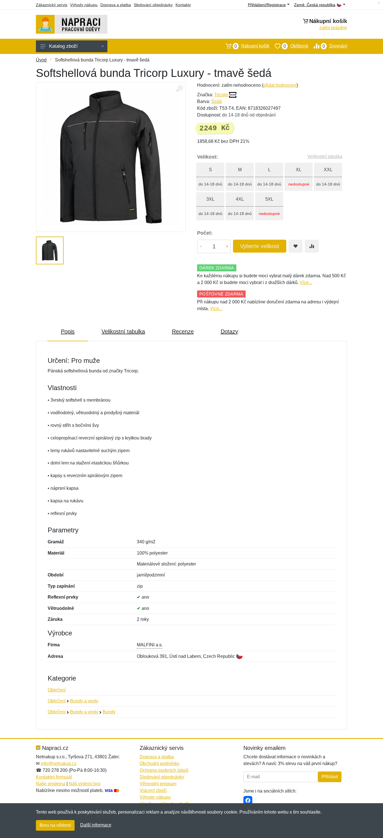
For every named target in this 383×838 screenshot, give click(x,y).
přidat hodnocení (280, 85)
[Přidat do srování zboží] (312, 246)
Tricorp (221, 94)
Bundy (109, 711)
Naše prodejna (50, 783)
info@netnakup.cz (59, 763)
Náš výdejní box (85, 783)
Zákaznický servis (51, 5)
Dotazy (229, 331)
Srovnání (334, 46)
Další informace (95, 825)
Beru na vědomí (55, 825)
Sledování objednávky (153, 5)
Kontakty (183, 5)
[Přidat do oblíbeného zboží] (296, 246)
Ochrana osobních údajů (164, 770)
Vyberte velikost (259, 246)
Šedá (216, 101)
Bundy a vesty (84, 701)
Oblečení (57, 690)
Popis (68, 331)
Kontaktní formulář (54, 777)
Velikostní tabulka (324, 156)
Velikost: (207, 157)
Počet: (205, 233)
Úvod (41, 60)
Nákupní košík (251, 46)
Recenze (183, 331)
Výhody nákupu (84, 5)
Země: (314, 5)
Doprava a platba (115, 5)
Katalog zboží (63, 46)
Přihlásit (330, 776)
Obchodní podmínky (159, 763)
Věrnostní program (158, 783)
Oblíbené (295, 46)
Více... (306, 282)
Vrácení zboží (153, 790)
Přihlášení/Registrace (267, 5)
